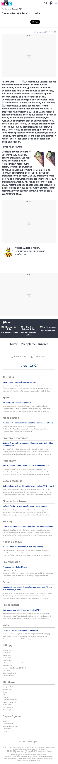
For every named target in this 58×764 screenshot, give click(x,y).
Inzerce (43, 344)
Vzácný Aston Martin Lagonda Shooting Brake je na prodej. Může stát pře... (27, 474)
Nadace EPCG (41, 506)
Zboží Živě (6, 652)
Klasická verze (20, 357)
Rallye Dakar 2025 (24, 466)
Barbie (5, 692)
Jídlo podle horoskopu (44, 527)
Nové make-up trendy (45, 423)
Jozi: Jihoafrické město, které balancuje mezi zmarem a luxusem (24, 553)
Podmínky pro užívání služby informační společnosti (28, 755)
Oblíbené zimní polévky (12, 527)
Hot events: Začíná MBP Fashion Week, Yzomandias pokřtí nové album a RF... (28, 573)
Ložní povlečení (8, 707)
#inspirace (7, 567)
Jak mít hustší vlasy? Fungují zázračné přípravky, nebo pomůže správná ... (27, 616)
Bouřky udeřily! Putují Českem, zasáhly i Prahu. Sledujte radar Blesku (25, 429)
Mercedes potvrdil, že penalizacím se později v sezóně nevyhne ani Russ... (27, 472)
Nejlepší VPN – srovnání (46, 486)
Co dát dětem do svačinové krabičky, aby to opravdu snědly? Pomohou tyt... (28, 454)
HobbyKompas (7, 665)
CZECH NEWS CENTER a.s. (29, 747)
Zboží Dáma (7, 658)
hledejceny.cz (7, 650)
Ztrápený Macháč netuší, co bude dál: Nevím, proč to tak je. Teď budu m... (27, 408)
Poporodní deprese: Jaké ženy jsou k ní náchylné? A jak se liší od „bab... (26, 598)
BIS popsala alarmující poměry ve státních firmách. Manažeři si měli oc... (26, 515)
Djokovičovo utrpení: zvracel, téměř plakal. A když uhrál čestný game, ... (26, 406)
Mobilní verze (39, 357)
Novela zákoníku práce (26, 506)
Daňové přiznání (9, 506)
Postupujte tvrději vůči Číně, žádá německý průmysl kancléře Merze (25, 469)
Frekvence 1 (7, 729)
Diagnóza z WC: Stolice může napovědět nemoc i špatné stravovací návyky (27, 593)
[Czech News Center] (34, 365)
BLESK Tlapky (8, 547)
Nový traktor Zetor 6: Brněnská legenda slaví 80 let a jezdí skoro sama (26, 618)
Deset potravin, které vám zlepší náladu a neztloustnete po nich (23, 596)
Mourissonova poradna (12, 610)
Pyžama (5, 697)
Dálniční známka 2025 (41, 466)
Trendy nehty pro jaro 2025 (25, 423)
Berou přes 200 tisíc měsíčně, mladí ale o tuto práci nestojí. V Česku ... (26, 512)
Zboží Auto (6, 670)
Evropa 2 (6, 731)
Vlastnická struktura (10, 758)
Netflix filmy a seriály (35, 547)
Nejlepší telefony (29, 486)
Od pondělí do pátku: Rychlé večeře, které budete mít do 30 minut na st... (27, 530)
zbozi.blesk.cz (7, 660)
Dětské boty (7, 705)
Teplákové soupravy (9, 702)
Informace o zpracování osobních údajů (18, 756)
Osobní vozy (7, 655)
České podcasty (8, 723)
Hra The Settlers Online (28, 334)
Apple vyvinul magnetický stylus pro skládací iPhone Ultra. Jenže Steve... (27, 489)
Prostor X (6, 630)
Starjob (5, 721)
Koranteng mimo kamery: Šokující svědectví (17, 431)
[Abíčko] (6, 5)
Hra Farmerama (48, 330)
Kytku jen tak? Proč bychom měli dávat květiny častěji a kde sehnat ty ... (26, 575)
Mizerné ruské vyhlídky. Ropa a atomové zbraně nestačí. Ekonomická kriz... (28, 386)
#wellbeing (16, 567)
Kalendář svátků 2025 (23, 382)
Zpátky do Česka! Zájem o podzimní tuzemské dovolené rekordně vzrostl (27, 555)
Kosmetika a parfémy (10, 699)
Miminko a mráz (36, 443)
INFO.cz (36, 382)
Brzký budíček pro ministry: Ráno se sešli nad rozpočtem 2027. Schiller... (27, 391)
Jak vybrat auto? (8, 675)
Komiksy (25, 610)
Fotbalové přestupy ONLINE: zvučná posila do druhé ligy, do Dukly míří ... (27, 411)
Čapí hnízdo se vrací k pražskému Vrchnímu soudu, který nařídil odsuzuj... (27, 388)
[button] (55, 2)
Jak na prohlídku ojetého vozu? (13, 663)
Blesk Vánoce (8, 382)
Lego (4, 694)
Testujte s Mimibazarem (10, 687)
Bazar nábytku (7, 710)
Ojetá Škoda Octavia (9, 673)
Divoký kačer (20, 547)
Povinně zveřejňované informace (29, 760)
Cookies (34, 756)
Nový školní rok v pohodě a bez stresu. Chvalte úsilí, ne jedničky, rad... (26, 449)
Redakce (30, 742)
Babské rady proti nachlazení (35, 587)
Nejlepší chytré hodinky (12, 486)
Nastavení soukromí (45, 756)
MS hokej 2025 (8, 403)
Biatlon (18, 403)
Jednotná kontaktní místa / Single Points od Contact (36, 758)
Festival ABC (35, 610)
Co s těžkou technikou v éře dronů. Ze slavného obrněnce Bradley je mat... (27, 494)
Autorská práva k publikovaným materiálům (29, 753)
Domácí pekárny (28, 527)
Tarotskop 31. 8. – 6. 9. (10, 570)
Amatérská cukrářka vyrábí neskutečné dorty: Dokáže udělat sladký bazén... (28, 535)
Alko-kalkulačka (9, 466)
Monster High (7, 689)
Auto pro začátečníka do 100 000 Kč (15, 668)
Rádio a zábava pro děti (10, 726)
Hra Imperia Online (9, 333)
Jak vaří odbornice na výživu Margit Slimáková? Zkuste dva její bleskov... (27, 532)
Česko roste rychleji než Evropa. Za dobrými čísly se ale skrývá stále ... (26, 510)
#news (24, 567)
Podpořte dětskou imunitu (13, 587)
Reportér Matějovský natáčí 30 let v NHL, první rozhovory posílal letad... (26, 639)
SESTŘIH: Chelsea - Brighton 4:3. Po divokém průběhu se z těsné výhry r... (27, 634)
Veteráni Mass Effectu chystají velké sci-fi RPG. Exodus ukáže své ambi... (27, 613)
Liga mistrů (27, 403)
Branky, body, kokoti (20, 630)
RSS (37, 742)
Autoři (14, 344)
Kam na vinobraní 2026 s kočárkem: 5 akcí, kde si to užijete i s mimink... (26, 451)
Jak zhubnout (8, 423)
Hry (10, 323)
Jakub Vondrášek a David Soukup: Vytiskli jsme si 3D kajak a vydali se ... (27, 550)
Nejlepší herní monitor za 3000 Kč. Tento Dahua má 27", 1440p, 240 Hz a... (27, 492)
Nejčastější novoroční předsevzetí (16, 443)
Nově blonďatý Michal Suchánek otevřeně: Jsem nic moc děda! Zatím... (26, 636)
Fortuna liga (33, 630)
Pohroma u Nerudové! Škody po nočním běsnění (19, 426)
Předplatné (28, 344)
